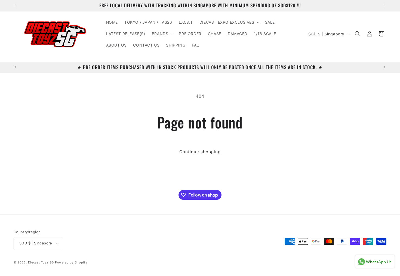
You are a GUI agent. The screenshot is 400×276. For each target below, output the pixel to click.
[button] (229, 22)
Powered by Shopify (71, 262)
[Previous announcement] (15, 5)
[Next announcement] (384, 5)
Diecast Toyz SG (41, 262)
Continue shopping (200, 151)
